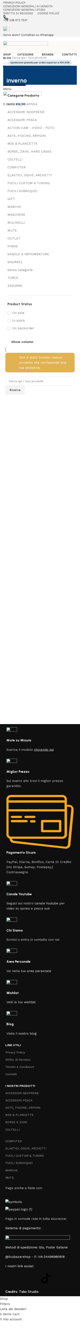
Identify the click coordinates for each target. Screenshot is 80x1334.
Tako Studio (29, 1292)
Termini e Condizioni (19, 1067)
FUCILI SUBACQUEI (22, 191)
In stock (18, 320)
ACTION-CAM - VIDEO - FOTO (30, 128)
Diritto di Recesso (18, 1059)
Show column (22, 342)
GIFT (11, 199)
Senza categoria (20, 270)
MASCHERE (16, 215)
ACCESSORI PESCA (22, 120)
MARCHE (14, 207)
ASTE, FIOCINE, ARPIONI (26, 136)
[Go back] (11, 71)
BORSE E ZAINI (16, 1122)
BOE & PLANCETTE (22, 144)
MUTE (12, 230)
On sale (18, 313)
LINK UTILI (13, 1045)
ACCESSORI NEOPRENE (26, 112)
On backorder (23, 328)
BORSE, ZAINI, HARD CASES (29, 151)
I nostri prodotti (20, 1086)
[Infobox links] (40, 648)
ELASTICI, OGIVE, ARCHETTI (29, 175)
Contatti (11, 1074)
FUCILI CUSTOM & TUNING (28, 183)
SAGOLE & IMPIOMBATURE (28, 254)
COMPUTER (16, 167)
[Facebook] (10, 1278)
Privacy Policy (15, 1052)
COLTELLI (15, 159)
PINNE (12, 246)
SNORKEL (15, 262)
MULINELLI (16, 223)
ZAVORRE (14, 286)
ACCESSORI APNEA (22, 104)
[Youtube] (34, 1278)
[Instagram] (22, 1278)
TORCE (12, 278)
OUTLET (13, 238)
